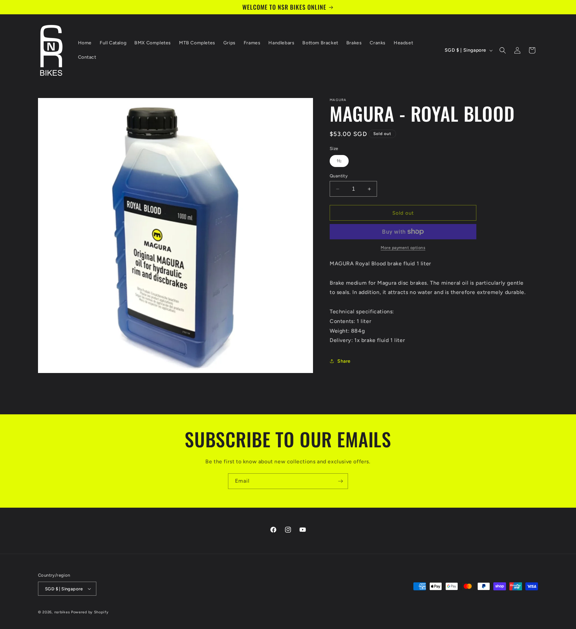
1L (343, 162)
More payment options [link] (403, 247)
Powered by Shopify (90, 612)
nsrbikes (62, 612)
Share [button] (344, 361)
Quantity (339, 175)
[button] (502, 50)
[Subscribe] (340, 481)
